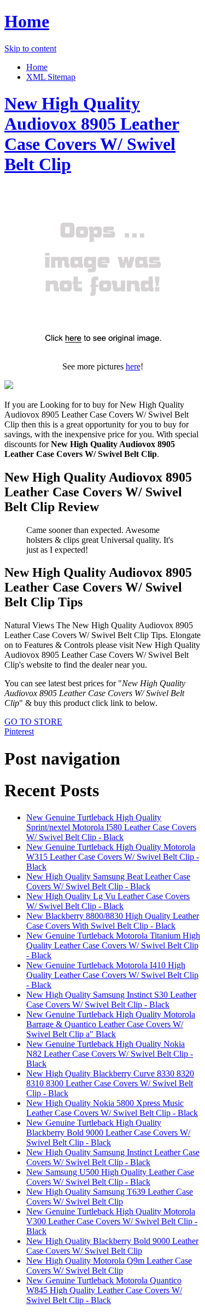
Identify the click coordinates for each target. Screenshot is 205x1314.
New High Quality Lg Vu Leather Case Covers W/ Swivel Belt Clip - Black (108, 901)
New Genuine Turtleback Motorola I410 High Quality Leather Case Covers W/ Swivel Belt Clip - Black (112, 974)
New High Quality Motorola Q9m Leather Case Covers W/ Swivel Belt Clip (109, 1265)
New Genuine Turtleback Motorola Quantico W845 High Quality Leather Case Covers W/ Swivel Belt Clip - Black (104, 1290)
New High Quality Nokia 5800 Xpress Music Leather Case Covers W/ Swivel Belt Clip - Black (112, 1108)
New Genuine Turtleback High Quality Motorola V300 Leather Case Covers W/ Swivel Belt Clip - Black (111, 1221)
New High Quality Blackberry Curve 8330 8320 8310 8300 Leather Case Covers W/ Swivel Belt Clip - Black (110, 1083)
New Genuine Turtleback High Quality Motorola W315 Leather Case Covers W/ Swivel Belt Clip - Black (112, 856)
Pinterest (19, 731)
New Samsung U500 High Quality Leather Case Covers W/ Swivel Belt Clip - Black (110, 1176)
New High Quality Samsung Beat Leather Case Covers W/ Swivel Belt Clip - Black (108, 881)
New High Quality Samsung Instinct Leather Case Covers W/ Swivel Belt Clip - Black (113, 1157)
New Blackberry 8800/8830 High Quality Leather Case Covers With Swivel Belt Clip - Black (112, 920)
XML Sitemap (50, 77)
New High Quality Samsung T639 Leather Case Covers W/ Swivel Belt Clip (109, 1196)
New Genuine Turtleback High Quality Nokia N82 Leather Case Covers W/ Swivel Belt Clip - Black (109, 1053)
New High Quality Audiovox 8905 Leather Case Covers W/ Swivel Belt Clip (91, 134)
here (133, 366)
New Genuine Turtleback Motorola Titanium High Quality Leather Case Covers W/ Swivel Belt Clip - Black (113, 945)
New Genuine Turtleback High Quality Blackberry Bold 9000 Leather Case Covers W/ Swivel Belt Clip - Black (108, 1132)
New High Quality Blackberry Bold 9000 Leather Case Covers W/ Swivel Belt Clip (112, 1245)
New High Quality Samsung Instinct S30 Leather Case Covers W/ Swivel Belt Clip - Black (111, 999)
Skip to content (30, 48)
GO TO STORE (33, 721)
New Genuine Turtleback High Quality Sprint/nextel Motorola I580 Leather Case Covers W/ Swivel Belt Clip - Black (111, 827)
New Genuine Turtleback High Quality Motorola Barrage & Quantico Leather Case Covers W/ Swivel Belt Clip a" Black (110, 1024)
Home (26, 21)
